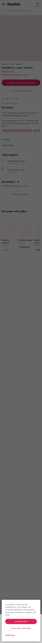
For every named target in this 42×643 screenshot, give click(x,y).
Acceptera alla (21, 621)
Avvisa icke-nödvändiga (21, 628)
